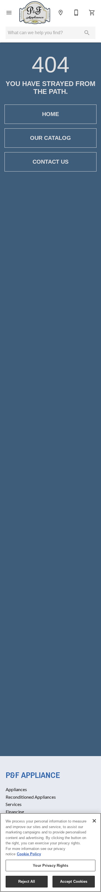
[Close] (94, 821)
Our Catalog (50, 138)
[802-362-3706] (76, 12)
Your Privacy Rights (50, 865)
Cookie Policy (29, 854)
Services (14, 804)
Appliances (16, 789)
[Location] (60, 12)
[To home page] (34, 12)
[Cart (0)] (92, 12)
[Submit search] (87, 33)
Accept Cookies (74, 881)
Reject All (26, 881)
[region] (50, 852)
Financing (15, 811)
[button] (9, 12)
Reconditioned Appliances (31, 797)
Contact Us (50, 162)
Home (50, 114)
